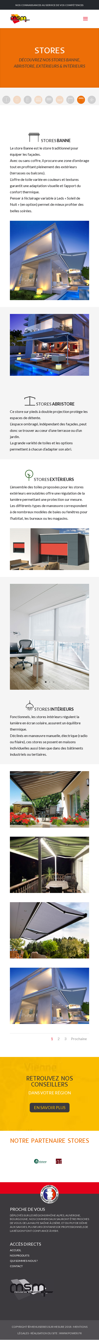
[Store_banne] (49, 298)
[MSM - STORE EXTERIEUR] (49, 568)
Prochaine (79, 1038)
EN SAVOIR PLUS (49, 1107)
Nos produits (19, 1255)
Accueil (15, 1250)
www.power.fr (70, 1333)
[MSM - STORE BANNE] (49, 826)
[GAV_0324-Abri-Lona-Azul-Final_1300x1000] (49, 374)
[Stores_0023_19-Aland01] (49, 957)
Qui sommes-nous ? (24, 1260)
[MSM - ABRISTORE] (49, 891)
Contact (16, 1266)
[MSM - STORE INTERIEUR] (49, 688)
